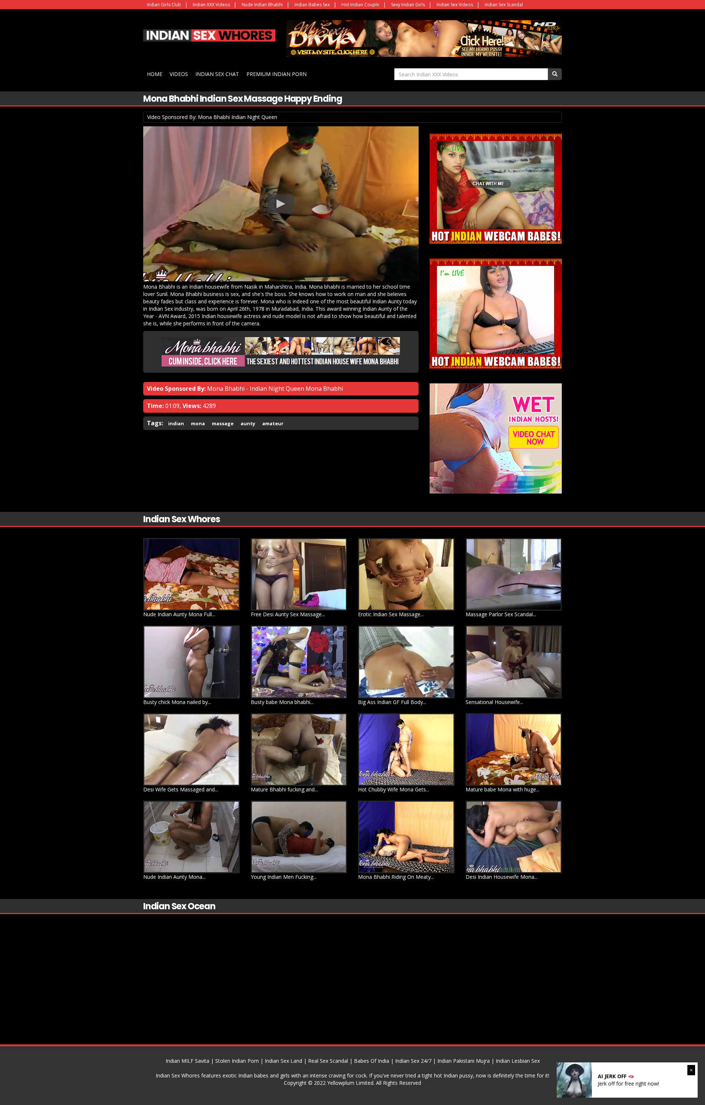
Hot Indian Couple (360, 4)
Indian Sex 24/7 (413, 1060)
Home (154, 74)
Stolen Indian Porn (237, 1060)
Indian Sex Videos (455, 4)
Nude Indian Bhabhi (262, 4)
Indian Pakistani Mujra (463, 1060)
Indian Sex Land (283, 1060)
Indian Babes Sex (312, 4)
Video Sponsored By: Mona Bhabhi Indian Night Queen (212, 116)
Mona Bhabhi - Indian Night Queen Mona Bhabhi (275, 388)
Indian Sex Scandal (504, 4)
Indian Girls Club (164, 4)
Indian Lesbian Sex (518, 1060)
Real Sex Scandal (328, 1060)
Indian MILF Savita (187, 1060)
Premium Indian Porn (276, 74)
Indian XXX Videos (211, 4)
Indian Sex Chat (217, 74)
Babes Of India (371, 1060)
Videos (179, 74)
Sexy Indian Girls (408, 4)
